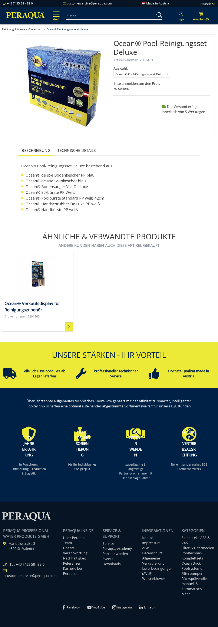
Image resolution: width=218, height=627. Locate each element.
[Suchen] (158, 15)
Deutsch (205, 4)
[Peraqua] (25, 15)
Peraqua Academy (117, 548)
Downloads (112, 564)
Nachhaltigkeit (74, 558)
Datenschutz (152, 553)
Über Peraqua (74, 537)
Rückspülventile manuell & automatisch (194, 583)
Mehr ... (188, 594)
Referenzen (72, 563)
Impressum (151, 543)
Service (108, 543)
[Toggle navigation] (55, 13)
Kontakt (148, 537)
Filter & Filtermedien (198, 548)
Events (108, 559)
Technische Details (76, 150)
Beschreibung (36, 150)
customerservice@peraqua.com (89, 3)
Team (67, 543)
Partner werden (115, 553)
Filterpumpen (192, 573)
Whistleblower (153, 578)
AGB (145, 548)
